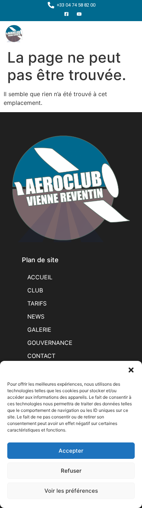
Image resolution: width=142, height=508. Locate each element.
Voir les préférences (71, 490)
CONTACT (41, 355)
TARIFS (37, 303)
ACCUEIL (39, 277)
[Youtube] (79, 14)
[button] (131, 370)
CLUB (35, 290)
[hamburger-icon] (128, 33)
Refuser (71, 470)
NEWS (35, 316)
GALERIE (39, 329)
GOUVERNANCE (49, 342)
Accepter (71, 450)
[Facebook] (66, 14)
